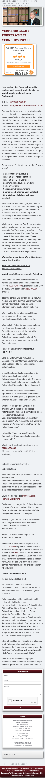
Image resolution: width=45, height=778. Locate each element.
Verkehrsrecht (10, 1)
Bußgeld (23, 5)
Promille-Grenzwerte (11, 498)
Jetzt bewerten (18, 66)
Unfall (25, 3)
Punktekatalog (28, 495)
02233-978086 (30, 288)
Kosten (34, 1)
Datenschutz (11, 754)
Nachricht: (7, 686)
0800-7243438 (15, 285)
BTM (17, 3)
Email (15, 552)
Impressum (7, 3)
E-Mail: (6, 681)
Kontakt (24, 1)
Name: (6, 675)
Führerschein (9, 5)
